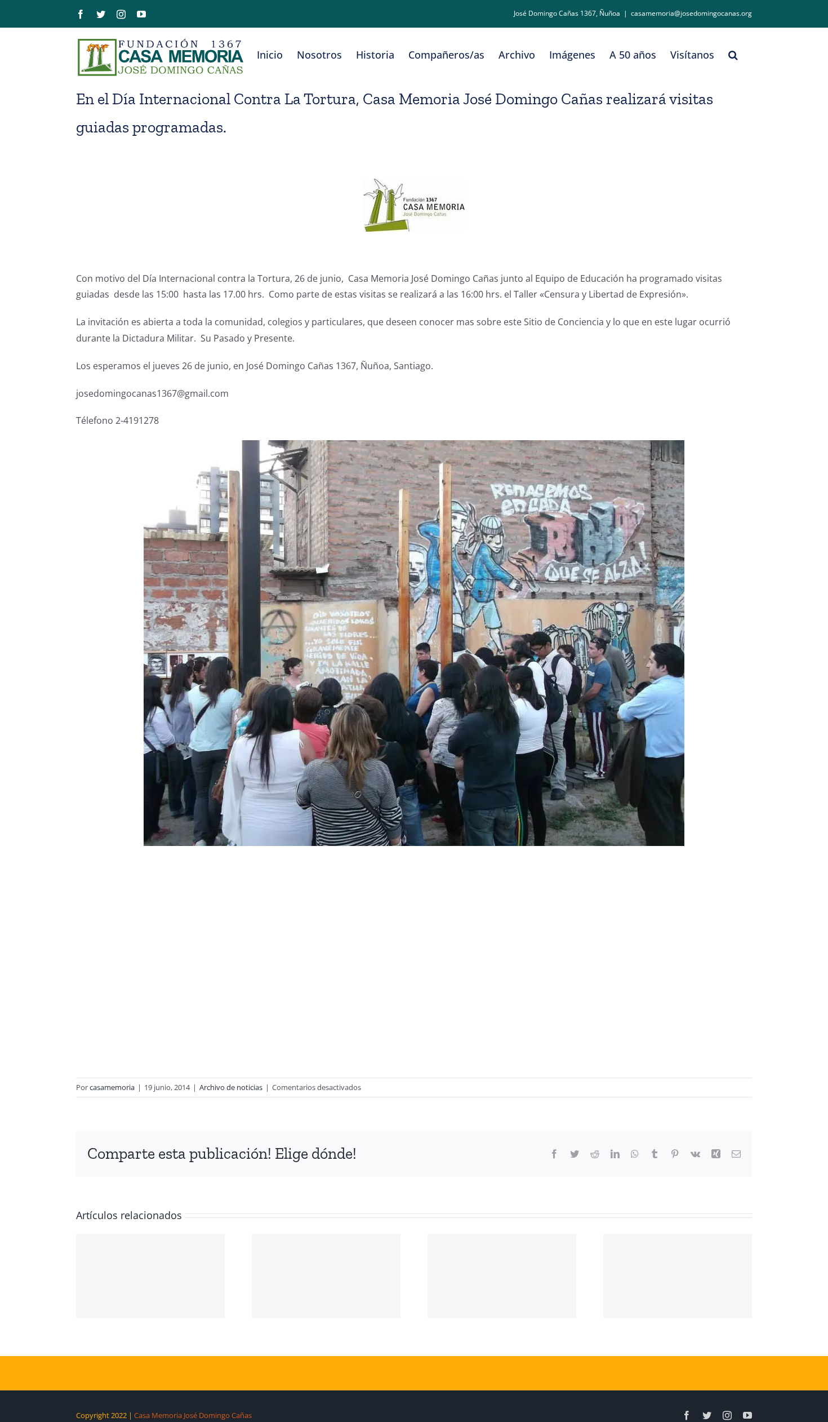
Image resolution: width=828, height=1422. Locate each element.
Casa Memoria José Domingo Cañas (193, 1415)
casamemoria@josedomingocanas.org (691, 13)
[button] (733, 55)
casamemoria (112, 1087)
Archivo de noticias (230, 1087)
